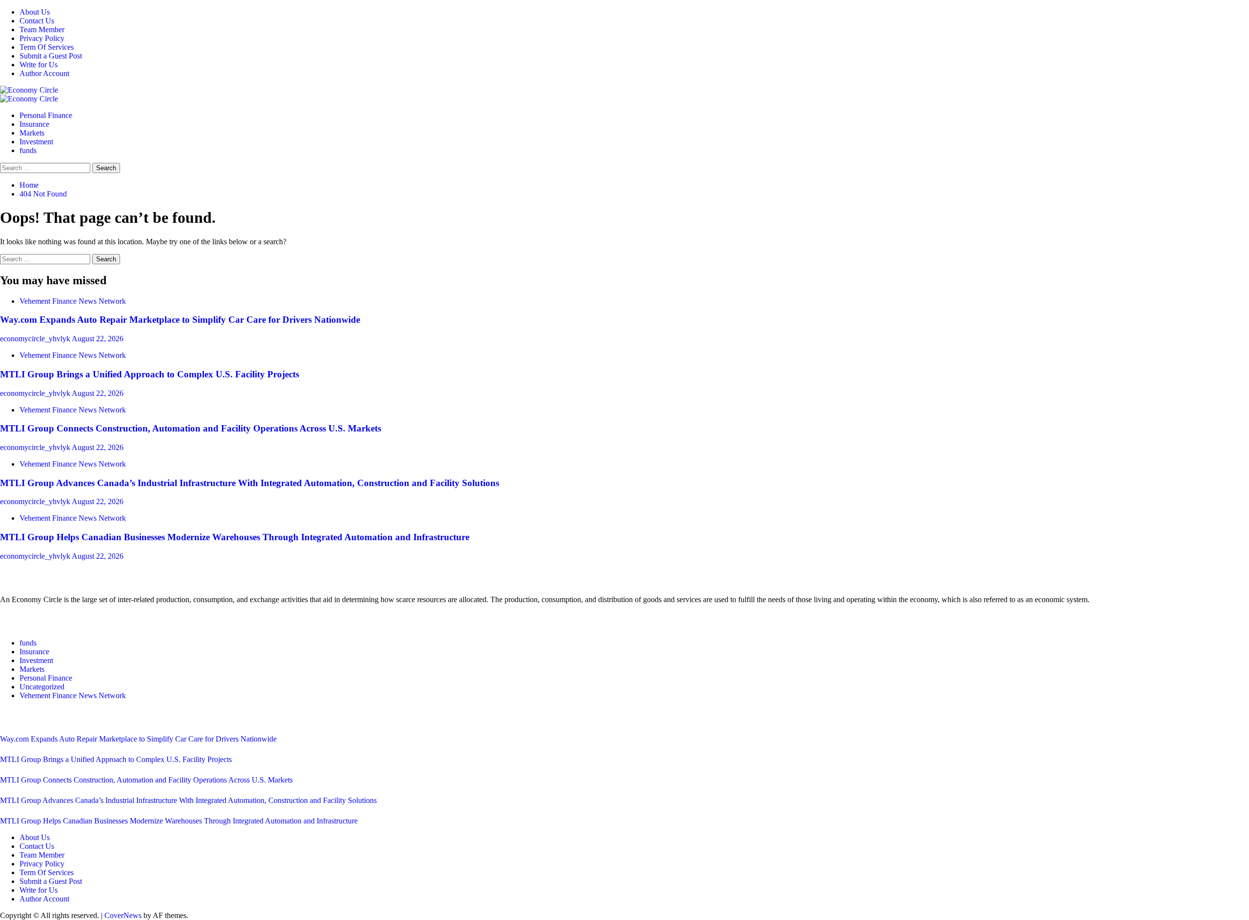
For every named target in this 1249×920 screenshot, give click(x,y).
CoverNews (122, 915)
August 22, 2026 (97, 338)
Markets (32, 133)
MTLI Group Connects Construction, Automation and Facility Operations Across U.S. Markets (190, 428)
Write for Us (39, 64)
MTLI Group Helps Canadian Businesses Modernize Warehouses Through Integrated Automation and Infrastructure (234, 537)
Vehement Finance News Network (73, 301)
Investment (36, 141)
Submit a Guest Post (51, 56)
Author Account (44, 73)
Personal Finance (46, 115)
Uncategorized (42, 687)
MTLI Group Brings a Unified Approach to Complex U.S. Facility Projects (149, 374)
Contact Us (37, 21)
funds (28, 150)
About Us (35, 12)
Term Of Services (47, 47)
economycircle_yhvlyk (36, 338)
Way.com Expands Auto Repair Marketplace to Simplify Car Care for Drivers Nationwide (180, 319)
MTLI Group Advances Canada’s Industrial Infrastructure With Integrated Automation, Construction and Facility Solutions (249, 483)
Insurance (34, 124)
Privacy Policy (42, 38)
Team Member (42, 29)
